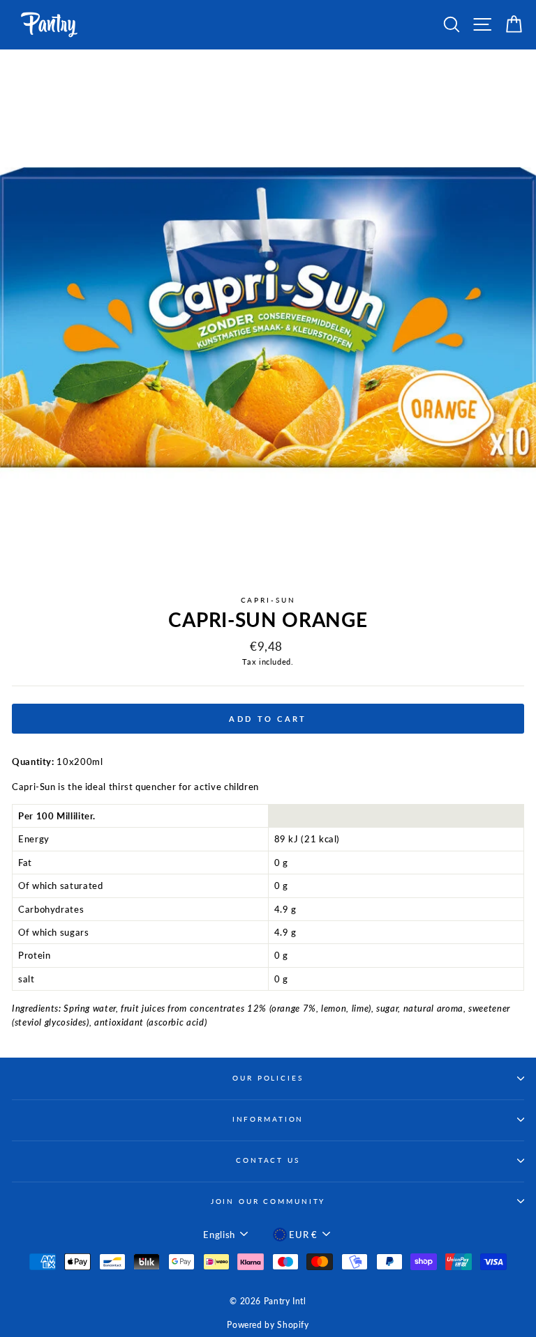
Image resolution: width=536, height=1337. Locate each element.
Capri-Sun (268, 600)
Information (268, 1119)
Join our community (268, 1201)
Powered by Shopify (267, 1325)
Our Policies (267, 1078)
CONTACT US (268, 1160)
